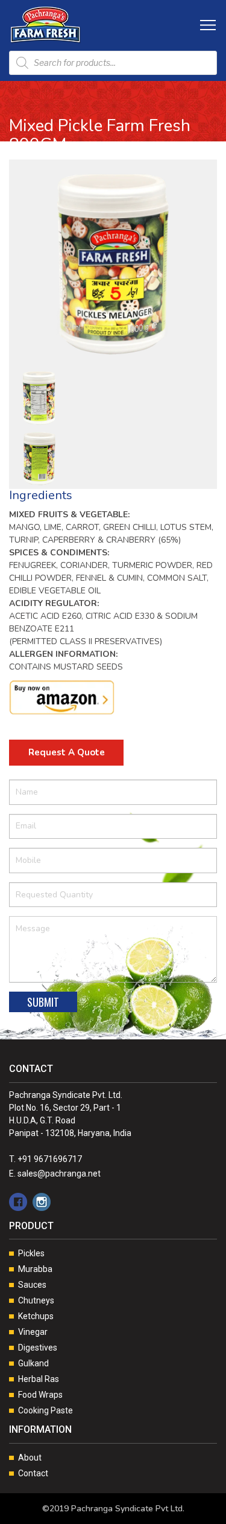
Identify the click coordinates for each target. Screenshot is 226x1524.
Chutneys (36, 1300)
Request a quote (66, 752)
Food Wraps (40, 1395)
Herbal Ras (38, 1379)
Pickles (31, 1253)
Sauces (32, 1285)
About (30, 1457)
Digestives (37, 1347)
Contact (33, 1473)
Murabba (35, 1269)
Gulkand (33, 1363)
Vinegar (33, 1332)
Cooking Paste (45, 1410)
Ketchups (36, 1316)
